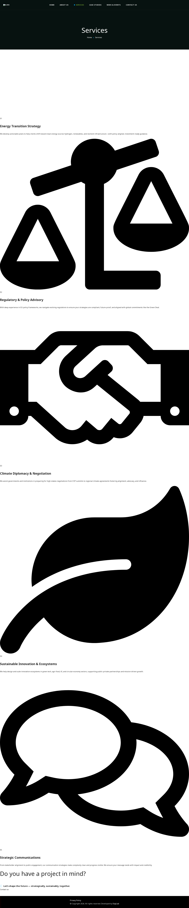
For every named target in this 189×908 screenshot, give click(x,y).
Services (80, 5)
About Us (64, 5)
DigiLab (116, 903)
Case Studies (95, 5)
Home (51, 5)
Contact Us (131, 5)
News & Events (114, 5)
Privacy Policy (75, 900)
